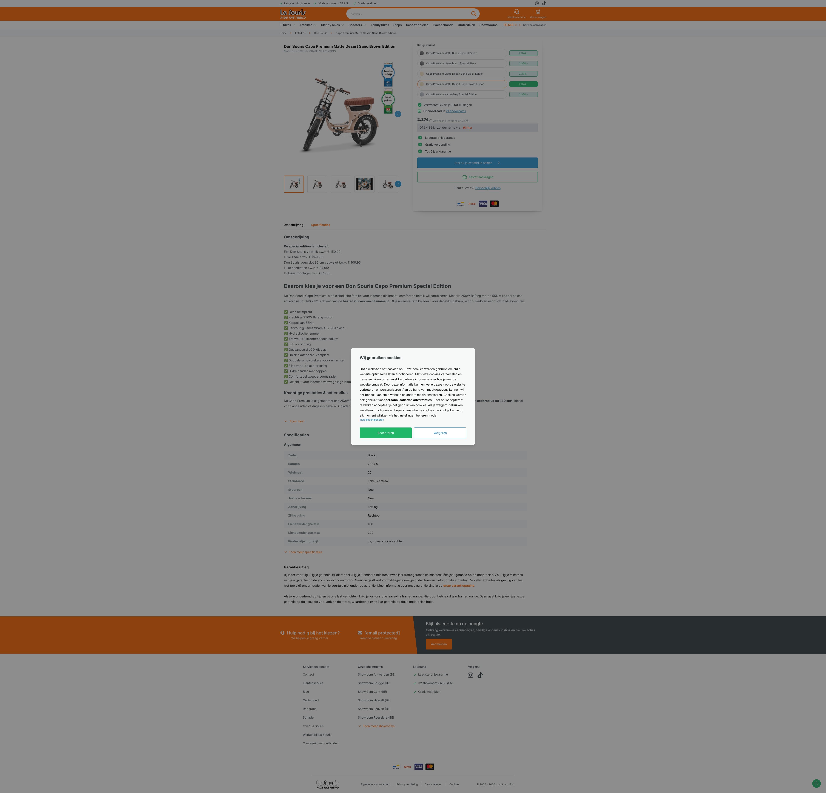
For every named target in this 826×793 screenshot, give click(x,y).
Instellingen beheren (372, 419)
